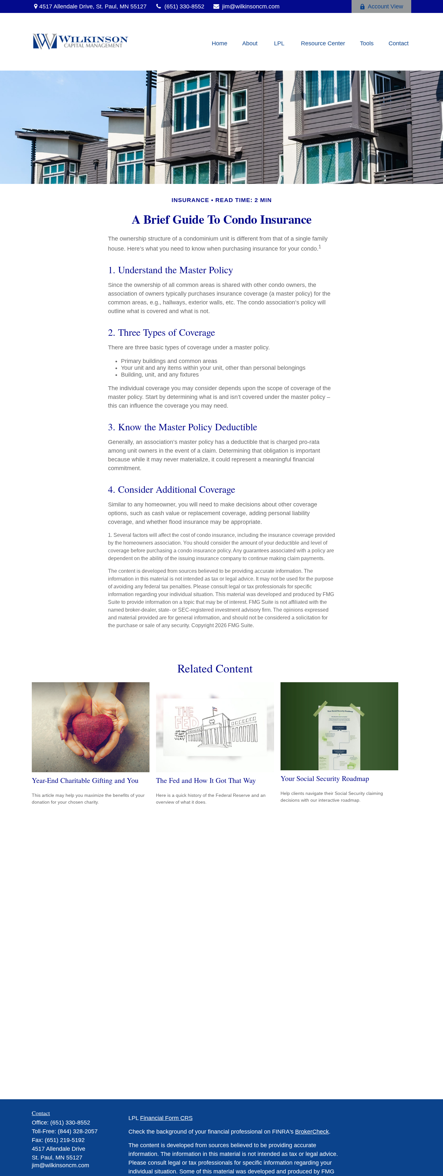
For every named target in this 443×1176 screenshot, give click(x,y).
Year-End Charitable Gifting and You (85, 780)
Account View (385, 6)
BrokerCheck (312, 1131)
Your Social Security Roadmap (325, 778)
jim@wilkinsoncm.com (251, 6)
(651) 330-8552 (184, 6)
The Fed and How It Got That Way (206, 780)
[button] (219, 43)
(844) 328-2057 (78, 1131)
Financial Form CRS (166, 1118)
